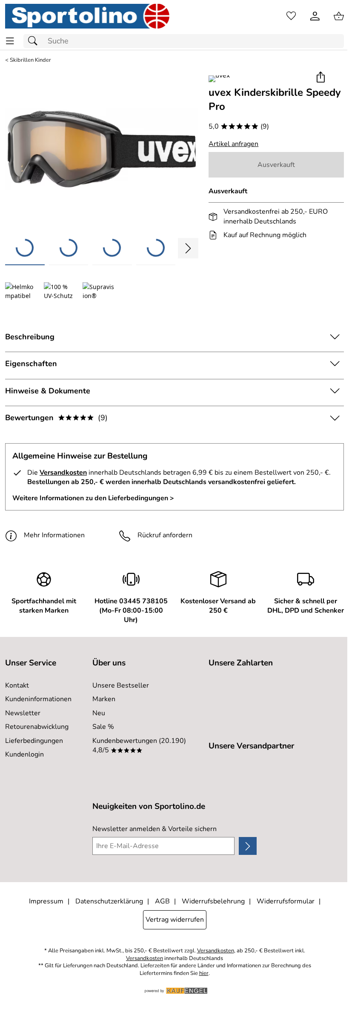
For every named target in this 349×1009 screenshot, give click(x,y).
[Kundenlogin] (315, 16)
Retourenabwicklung (37, 726)
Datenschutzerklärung (109, 901)
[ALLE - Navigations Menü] (10, 41)
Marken (103, 699)
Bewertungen (56, 418)
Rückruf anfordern (164, 535)
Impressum (46, 901)
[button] (320, 78)
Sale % (103, 726)
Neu (98, 713)
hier (204, 973)
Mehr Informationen (54, 535)
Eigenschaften (31, 363)
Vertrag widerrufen (175, 919)
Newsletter (22, 713)
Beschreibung (29, 337)
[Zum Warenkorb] (339, 16)
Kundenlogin (24, 754)
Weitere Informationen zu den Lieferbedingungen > (93, 498)
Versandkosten (63, 472)
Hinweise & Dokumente (47, 391)
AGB (162, 901)
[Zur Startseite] (87, 16)
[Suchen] (35, 41)
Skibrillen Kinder (30, 60)
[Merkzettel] (291, 16)
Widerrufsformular (286, 901)
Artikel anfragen (233, 144)
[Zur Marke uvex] (219, 78)
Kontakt (17, 685)
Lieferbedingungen (34, 740)
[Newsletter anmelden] (248, 846)
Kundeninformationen (38, 699)
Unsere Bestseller (120, 685)
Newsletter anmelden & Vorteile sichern (154, 829)
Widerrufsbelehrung (213, 901)
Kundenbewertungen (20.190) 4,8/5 (139, 745)
